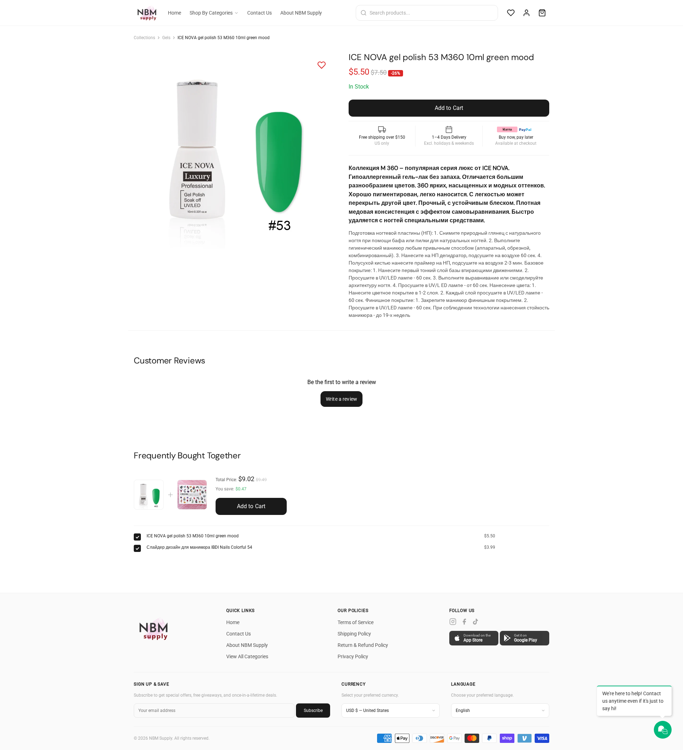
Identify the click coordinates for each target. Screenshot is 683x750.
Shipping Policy (354, 634)
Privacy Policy (353, 656)
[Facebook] (464, 621)
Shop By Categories (211, 13)
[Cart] (542, 13)
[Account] (526, 13)
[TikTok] (475, 621)
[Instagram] (452, 621)
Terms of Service (356, 622)
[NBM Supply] (155, 628)
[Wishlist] (511, 13)
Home (174, 13)
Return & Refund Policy (363, 645)
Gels (166, 37)
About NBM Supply (301, 13)
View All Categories (247, 656)
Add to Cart (251, 506)
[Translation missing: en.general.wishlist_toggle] (321, 65)
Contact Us (259, 13)
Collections (144, 37)
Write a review (341, 399)
